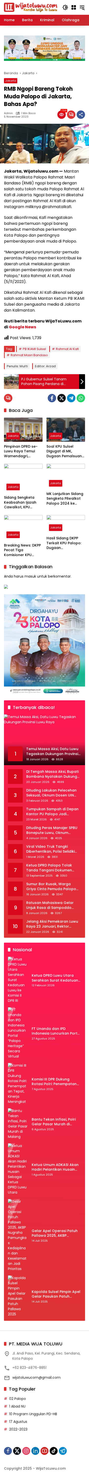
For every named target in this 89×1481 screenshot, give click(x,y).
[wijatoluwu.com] (30, 7)
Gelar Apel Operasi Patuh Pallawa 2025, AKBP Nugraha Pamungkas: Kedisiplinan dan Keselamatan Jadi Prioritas (56, 1233)
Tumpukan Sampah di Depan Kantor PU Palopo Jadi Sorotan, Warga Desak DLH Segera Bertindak (52, 811)
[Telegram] (71, 398)
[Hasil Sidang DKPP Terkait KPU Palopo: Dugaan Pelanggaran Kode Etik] (65, 524)
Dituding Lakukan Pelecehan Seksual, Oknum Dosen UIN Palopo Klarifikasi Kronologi (51, 793)
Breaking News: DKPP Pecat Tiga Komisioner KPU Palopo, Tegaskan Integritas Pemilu (22, 550)
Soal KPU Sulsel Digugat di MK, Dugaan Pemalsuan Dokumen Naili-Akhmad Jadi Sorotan (64, 451)
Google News (22, 327)
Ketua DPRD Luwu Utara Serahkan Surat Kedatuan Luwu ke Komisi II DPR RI (55, 978)
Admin (8, 113)
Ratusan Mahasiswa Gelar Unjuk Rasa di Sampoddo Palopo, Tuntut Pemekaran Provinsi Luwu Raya (50, 905)
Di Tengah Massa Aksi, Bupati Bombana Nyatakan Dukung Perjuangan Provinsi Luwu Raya (52, 774)
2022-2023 (18, 1429)
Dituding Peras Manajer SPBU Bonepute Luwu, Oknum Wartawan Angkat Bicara (51, 830)
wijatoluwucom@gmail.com (36, 1377)
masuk (30, 576)
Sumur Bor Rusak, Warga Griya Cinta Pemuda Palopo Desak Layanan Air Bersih (51, 886)
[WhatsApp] (81, 398)
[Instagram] (26, 1451)
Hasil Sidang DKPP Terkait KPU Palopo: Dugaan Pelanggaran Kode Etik (63, 543)
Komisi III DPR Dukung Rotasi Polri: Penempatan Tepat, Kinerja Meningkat (54, 1082)
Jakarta (10, 81)
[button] (65, 7)
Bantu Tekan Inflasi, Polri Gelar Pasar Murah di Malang (54, 1122)
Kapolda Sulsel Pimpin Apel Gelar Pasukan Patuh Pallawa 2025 (56, 1294)
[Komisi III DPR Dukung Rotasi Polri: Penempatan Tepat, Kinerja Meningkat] (18, 1083)
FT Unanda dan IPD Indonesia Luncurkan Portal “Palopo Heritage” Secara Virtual (56, 1031)
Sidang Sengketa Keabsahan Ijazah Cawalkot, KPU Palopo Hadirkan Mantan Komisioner (21, 502)
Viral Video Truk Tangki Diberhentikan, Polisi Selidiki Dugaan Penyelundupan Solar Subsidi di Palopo (53, 849)
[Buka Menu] (74, 7)
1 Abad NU (17, 1406)
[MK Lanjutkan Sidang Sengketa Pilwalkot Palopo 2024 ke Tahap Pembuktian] (65, 476)
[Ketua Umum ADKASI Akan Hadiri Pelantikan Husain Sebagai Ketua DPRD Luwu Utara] (18, 1169)
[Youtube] (44, 1451)
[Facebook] (52, 398)
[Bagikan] (81, 114)
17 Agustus (18, 1421)
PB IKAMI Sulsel (34, 349)
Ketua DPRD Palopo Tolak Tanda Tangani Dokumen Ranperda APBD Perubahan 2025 (50, 868)
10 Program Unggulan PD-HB (33, 1413)
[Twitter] (61, 398)
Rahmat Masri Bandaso (29, 355)
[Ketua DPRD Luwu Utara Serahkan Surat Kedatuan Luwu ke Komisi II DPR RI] (18, 980)
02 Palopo (17, 1398)
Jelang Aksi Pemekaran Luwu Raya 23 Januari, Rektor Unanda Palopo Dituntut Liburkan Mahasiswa (52, 924)
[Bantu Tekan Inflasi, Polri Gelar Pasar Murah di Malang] (18, 1123)
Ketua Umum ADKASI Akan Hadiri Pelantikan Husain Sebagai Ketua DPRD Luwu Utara (55, 1167)
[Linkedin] (35, 1451)
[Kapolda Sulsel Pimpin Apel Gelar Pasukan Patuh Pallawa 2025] (18, 1296)
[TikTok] (54, 1451)
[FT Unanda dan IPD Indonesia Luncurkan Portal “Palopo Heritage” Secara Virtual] (18, 1033)
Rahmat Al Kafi (67, 349)
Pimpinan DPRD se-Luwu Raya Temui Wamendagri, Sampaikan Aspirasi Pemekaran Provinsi (22, 451)
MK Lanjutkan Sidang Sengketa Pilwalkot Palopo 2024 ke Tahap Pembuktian (64, 499)
